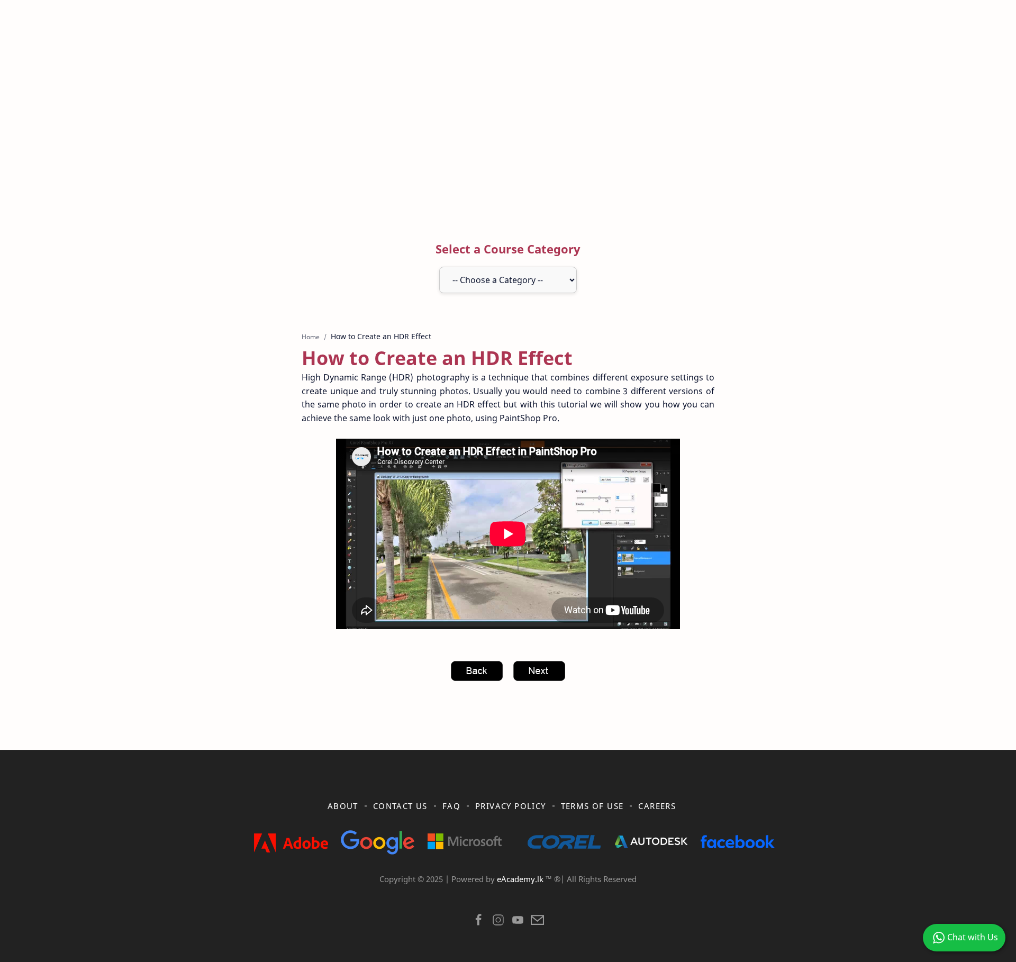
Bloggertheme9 (681, 892)
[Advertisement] (508, 129)
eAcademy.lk (521, 879)
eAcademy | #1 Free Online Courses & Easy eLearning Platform (485, 892)
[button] (478, 922)
